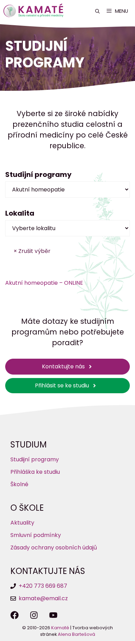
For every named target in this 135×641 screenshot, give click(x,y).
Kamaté (60, 628)
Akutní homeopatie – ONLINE (44, 283)
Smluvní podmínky (35, 535)
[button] (97, 11)
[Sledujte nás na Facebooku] (14, 615)
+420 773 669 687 (43, 586)
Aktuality (22, 523)
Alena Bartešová (76, 634)
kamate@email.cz (43, 598)
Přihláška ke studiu (35, 472)
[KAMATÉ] (34, 11)
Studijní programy (34, 459)
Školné (19, 484)
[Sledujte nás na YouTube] (53, 615)
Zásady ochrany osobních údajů (53, 548)
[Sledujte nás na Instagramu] (34, 615)
